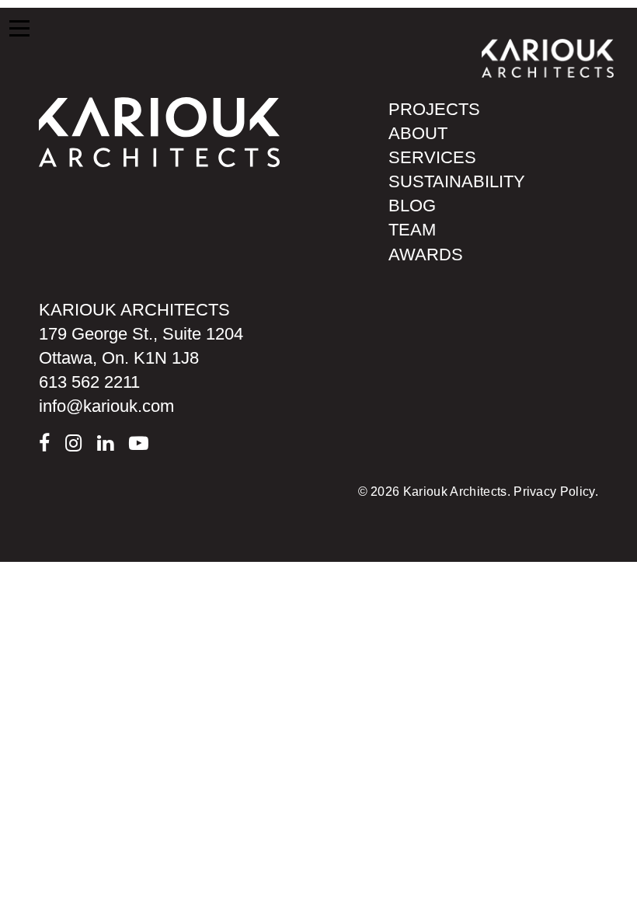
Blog (412, 205)
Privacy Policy (553, 491)
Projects (434, 109)
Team (412, 229)
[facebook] (44, 443)
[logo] (159, 131)
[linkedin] (105, 443)
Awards (425, 254)
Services (432, 157)
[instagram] (73, 443)
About (417, 133)
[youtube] (138, 443)
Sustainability (456, 181)
